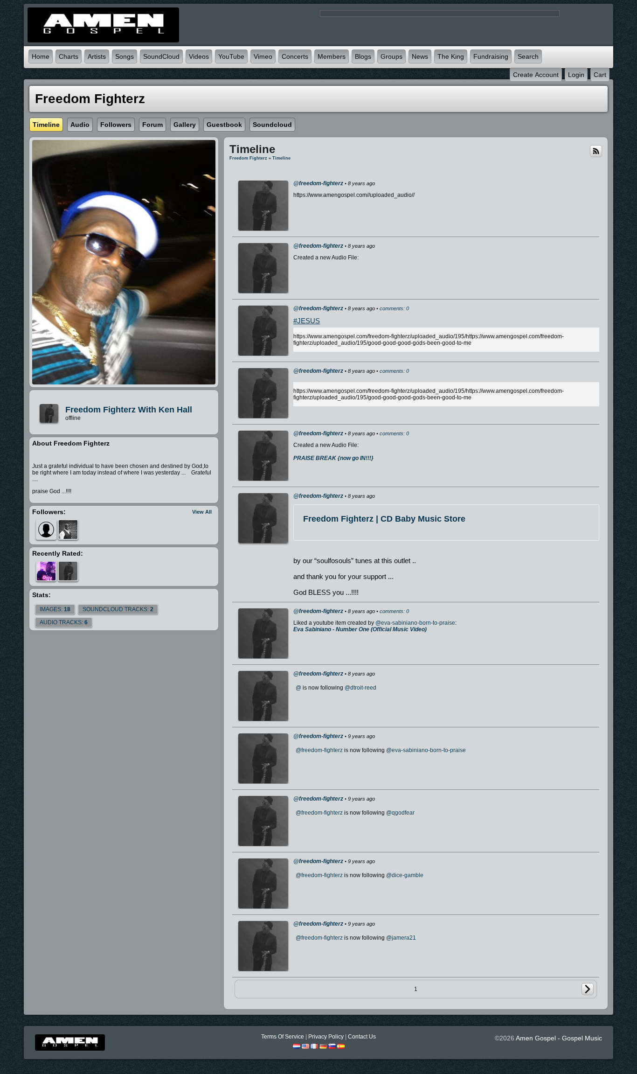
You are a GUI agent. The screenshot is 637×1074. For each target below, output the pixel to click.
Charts (68, 56)
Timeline (281, 158)
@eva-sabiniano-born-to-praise (415, 623)
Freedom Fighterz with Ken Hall (128, 409)
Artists (97, 56)
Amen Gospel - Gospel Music (559, 1038)
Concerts (295, 56)
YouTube (231, 56)
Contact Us (362, 1036)
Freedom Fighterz (248, 158)
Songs (124, 56)
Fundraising (490, 56)
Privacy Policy (326, 1036)
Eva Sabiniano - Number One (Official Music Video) (360, 629)
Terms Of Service (282, 1036)
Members (332, 56)
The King (450, 56)
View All (202, 512)
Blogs (363, 56)
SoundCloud (161, 56)
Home (40, 56)
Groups (391, 56)
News (420, 56)
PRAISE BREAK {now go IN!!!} (333, 458)
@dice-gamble (404, 875)
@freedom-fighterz (318, 183)
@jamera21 (401, 938)
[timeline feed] (596, 150)
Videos (199, 56)
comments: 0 (394, 308)
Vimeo (263, 56)
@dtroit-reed (360, 687)
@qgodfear (400, 812)
